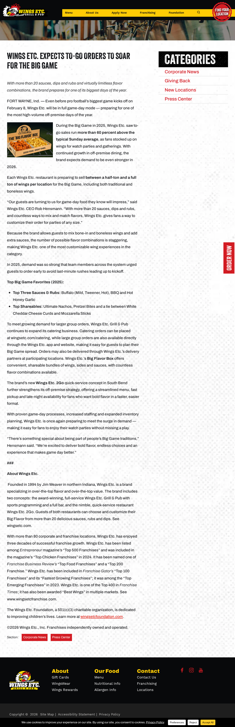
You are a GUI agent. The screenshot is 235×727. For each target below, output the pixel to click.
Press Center (61, 637)
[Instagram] (191, 671)
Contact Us (146, 677)
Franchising (148, 13)
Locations (145, 690)
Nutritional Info (107, 683)
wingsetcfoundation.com (101, 616)
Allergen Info (105, 690)
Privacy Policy (109, 714)
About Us (92, 13)
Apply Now (119, 13)
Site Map (47, 714)
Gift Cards (60, 677)
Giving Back (177, 80)
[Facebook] (182, 671)
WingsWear (61, 683)
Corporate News (34, 637)
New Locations (180, 89)
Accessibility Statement (76, 714)
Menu (69, 13)
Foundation (176, 13)
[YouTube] (200, 671)
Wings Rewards (65, 690)
